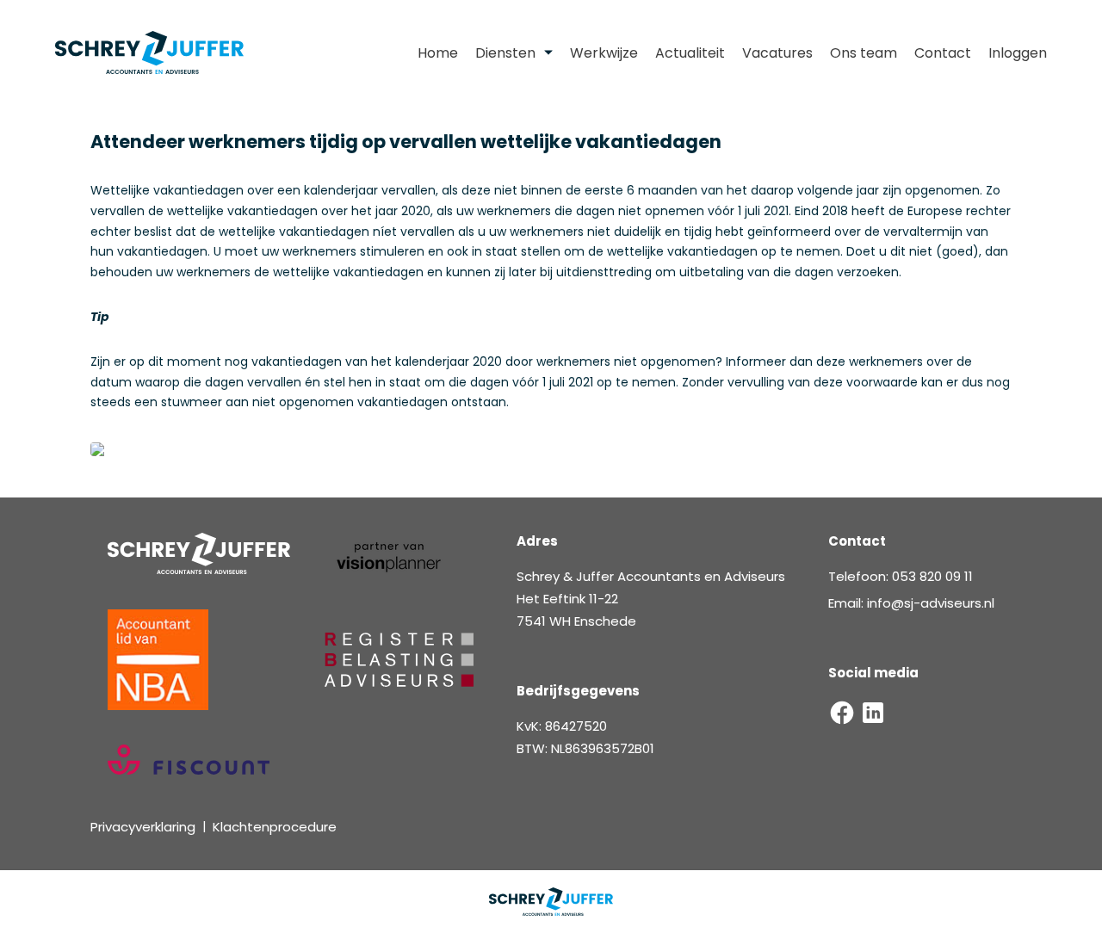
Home (438, 53)
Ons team (863, 53)
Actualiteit (690, 53)
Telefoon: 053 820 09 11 (900, 576)
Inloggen (1017, 53)
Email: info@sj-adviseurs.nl (911, 603)
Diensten (505, 53)
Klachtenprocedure (275, 827)
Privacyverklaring (142, 827)
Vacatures (777, 53)
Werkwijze (604, 53)
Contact (942, 53)
